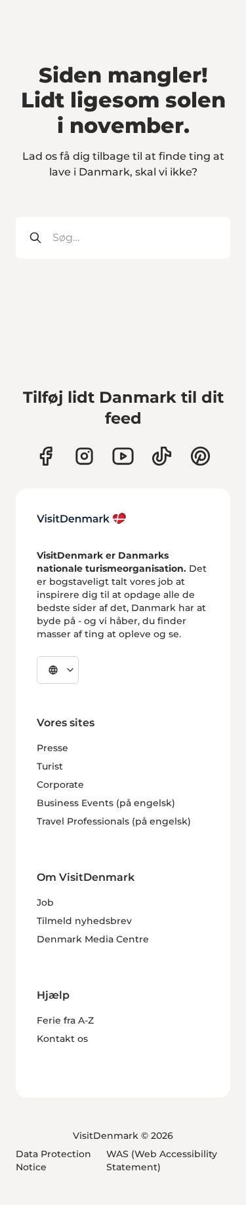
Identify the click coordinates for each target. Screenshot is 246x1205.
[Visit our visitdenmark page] (123, 456)
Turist (50, 766)
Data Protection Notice (53, 1160)
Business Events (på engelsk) (106, 803)
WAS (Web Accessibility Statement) (161, 1160)
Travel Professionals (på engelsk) (114, 821)
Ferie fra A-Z (65, 1020)
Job (45, 902)
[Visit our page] (84, 456)
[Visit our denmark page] (45, 456)
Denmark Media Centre (93, 939)
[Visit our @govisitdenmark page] (161, 456)
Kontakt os (62, 1039)
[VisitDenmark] (82, 518)
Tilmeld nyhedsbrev (84, 921)
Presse (52, 748)
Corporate (60, 784)
